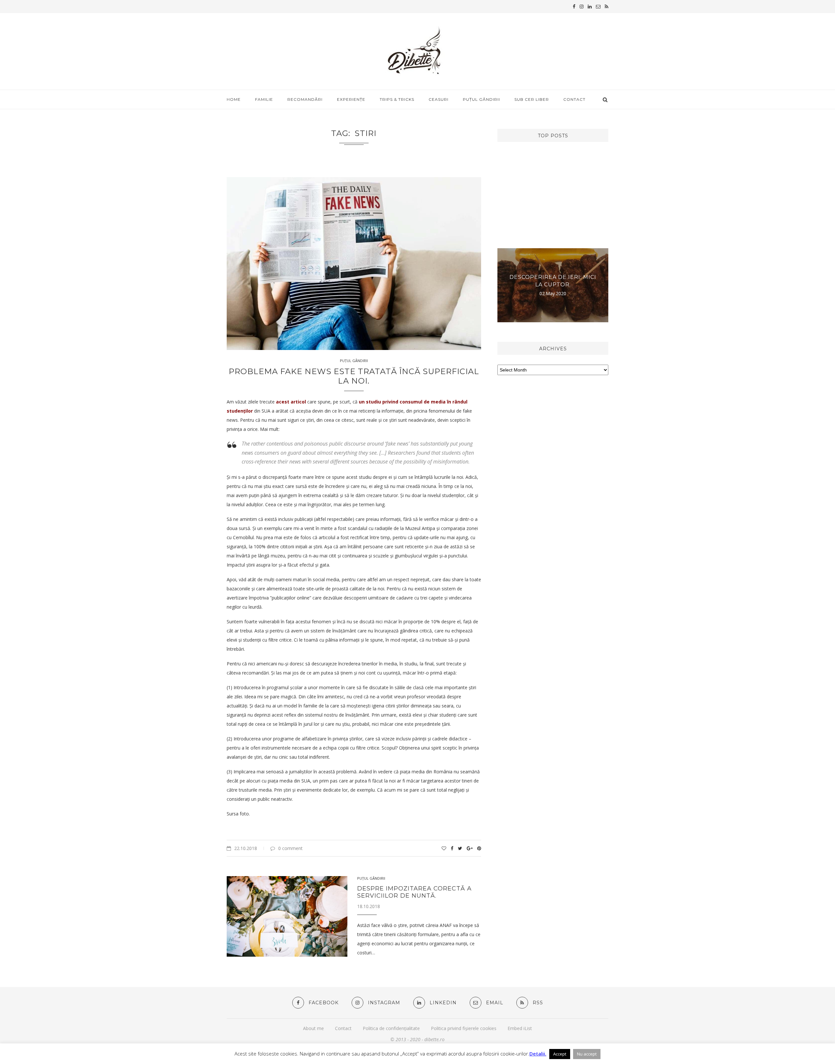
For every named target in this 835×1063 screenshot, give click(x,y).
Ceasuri (438, 99)
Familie (264, 99)
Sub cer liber (531, 99)
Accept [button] (559, 1054)
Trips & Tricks (397, 99)
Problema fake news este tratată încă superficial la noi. (354, 376)
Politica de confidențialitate (391, 1028)
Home (234, 99)
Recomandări (305, 99)
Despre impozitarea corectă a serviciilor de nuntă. (414, 892)
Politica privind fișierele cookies (463, 1028)
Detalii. (537, 1053)
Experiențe (351, 99)
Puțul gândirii (481, 99)
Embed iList (520, 1028)
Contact (574, 99)
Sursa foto (238, 814)
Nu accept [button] (587, 1054)
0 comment (290, 848)
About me (313, 1028)
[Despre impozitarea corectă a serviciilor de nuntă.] (287, 916)
